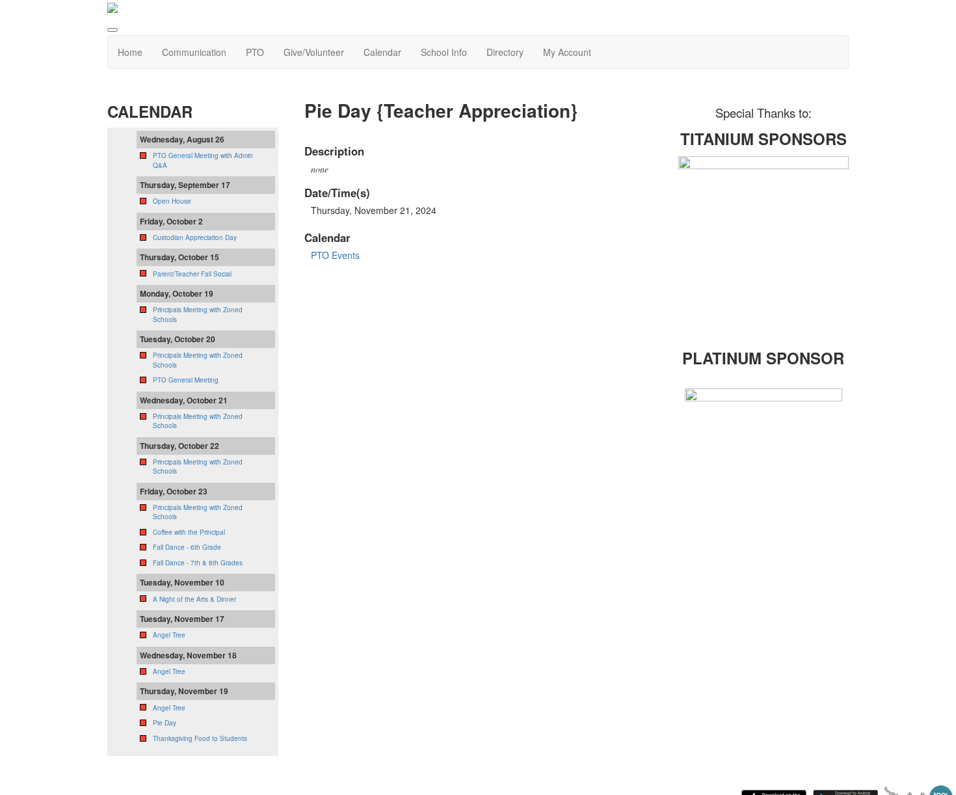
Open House (172, 201)
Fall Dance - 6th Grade (187, 547)
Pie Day (164, 722)
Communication (194, 52)
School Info (444, 52)
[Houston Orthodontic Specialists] (763, 240)
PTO (255, 52)
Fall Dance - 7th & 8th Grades (198, 562)
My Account (567, 52)
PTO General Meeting (186, 379)
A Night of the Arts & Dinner (194, 599)
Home (130, 52)
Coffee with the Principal (189, 532)
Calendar (382, 52)
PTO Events (335, 255)
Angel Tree (169, 635)
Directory (505, 52)
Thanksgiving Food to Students (200, 738)
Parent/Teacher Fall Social (192, 273)
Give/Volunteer (314, 52)
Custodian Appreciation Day (195, 237)
